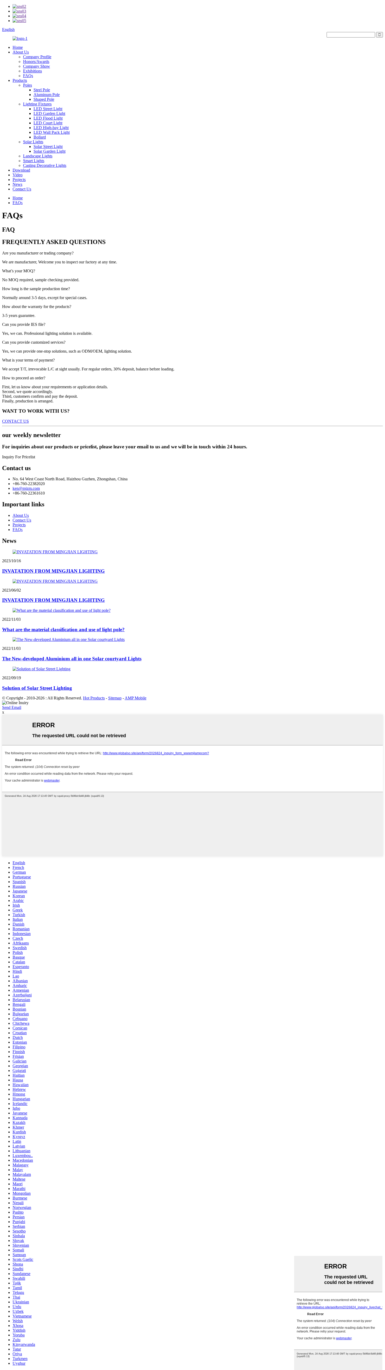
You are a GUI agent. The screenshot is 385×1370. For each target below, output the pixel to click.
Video (18, 175)
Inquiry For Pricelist (18, 457)
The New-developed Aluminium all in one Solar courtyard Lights (71, 658)
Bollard (40, 137)
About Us (21, 52)
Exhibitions (32, 71)
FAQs (28, 75)
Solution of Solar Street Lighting (37, 688)
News (17, 184)
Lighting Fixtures (37, 104)
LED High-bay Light (51, 127)
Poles (27, 85)
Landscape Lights (37, 156)
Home (18, 47)
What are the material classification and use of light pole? (63, 629)
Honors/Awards (36, 61)
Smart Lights (33, 160)
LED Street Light (48, 109)
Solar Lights (33, 142)
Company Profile (37, 57)
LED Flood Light (48, 118)
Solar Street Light (48, 146)
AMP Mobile (135, 698)
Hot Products (94, 698)
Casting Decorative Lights (44, 165)
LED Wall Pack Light (52, 132)
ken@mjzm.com (26, 488)
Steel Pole (42, 90)
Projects (19, 179)
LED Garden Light (49, 113)
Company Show (36, 66)
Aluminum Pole (47, 94)
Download (21, 170)
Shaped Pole (44, 99)
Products (20, 80)
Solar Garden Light (49, 151)
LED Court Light (48, 123)
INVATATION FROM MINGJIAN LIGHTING (53, 571)
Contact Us (22, 189)
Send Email (11, 707)
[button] (15, 421)
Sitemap (115, 698)
